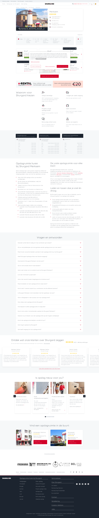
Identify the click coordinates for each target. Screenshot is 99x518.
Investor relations (28, 1)
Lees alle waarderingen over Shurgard (49, 368)
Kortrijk (21, 488)
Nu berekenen (19, 405)
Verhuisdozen (13, 1)
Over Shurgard (21, 1)
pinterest (79, 472)
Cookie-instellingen (35, 66)
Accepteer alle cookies (62, 66)
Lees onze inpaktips (75, 406)
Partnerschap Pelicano (57, 488)
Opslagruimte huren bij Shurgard (31, 478)
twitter (73, 472)
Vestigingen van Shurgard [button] (13, 3)
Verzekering (56, 501)
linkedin (82, 472)
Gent (21, 491)
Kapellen (80, 173)
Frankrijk (36, 472)
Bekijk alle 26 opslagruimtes (49, 76)
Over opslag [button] (24, 3)
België (17, 472)
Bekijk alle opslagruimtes (38, 442)
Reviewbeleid (47, 343)
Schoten (64, 173)
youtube (76, 472)
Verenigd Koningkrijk (50, 472)
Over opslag (39, 481)
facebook (71, 472)
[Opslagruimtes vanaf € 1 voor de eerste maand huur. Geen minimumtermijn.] (32, 29)
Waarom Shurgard (40, 483)
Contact (54, 497)
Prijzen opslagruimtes (41, 488)
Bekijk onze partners (35, 61)
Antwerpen (22, 483)
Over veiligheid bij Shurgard (38, 409)
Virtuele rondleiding (57, 27)
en (90, 3)
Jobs (53, 509)
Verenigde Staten (61, 472)
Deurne (59, 173)
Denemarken (23, 472)
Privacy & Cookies (58, 513)
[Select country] (95, 4)
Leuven (21, 499)
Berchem (59, 174)
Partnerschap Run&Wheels (58, 490)
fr (93, 3)
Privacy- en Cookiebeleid (41, 58)
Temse (72, 174)
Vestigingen (23, 481)
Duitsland (30, 472)
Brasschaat (70, 173)
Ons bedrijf (54, 485)
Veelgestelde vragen (30, 513)
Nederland (41, 472)
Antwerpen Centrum (40, 432)
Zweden (19, 473)
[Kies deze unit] (81, 54)
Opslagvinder (39, 491)
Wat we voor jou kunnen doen (56, 410)
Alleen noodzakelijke (50, 66)
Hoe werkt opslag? (40, 486)
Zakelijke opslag (5, 1)
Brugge (21, 486)
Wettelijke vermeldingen (41, 513)
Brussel (21, 496)
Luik (21, 494)
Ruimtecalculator (40, 494)
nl (91, 3)
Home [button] (3, 3)
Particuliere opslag (40, 496)
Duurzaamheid (55, 493)
